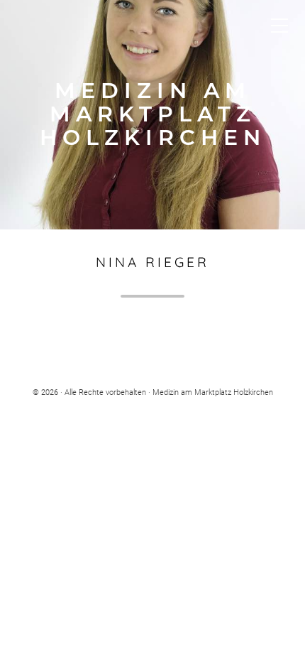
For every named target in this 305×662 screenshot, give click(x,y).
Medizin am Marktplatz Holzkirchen (153, 115)
